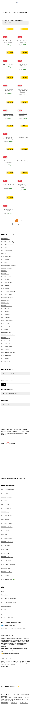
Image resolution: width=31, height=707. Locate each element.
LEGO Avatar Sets (6, 256)
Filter (4, 384)
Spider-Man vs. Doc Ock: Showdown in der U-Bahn (22, 186)
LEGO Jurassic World (7, 308)
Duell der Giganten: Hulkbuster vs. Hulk (8, 89)
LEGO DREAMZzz (6, 282)
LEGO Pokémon (5, 329)
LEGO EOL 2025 (6, 606)
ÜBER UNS (4, 703)
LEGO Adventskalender (7, 244)
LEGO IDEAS (5, 300)
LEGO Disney (5, 279)
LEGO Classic (5, 274)
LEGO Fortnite (5, 285)
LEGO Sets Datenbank (7, 617)
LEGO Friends (5, 288)
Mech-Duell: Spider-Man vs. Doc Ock (23, 41)
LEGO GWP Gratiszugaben (8, 602)
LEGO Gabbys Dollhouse (8, 291)
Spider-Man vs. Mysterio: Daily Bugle (8, 138)
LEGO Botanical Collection (8, 265)
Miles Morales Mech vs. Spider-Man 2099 (8, 41)
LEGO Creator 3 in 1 (6, 276)
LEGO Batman (5, 259)
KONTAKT (14, 703)
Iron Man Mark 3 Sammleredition (23, 114)
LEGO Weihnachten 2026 (8, 352)
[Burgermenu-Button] (2, 2)
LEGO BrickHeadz (6, 268)
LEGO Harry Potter (6, 294)
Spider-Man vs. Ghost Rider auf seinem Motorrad (23, 90)
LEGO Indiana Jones (6, 306)
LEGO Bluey (4, 262)
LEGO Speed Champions (8, 341)
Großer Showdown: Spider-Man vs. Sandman (22, 66)
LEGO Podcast (5, 610)
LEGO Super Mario (6, 346)
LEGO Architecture (6, 250)
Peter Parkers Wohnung (22, 161)
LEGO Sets (12, 12)
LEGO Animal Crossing (7, 242)
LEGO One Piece (6, 326)
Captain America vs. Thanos (8, 210)
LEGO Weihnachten (6, 579)
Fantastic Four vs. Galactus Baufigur (8, 161)
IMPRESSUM (24, 703)
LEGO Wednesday (6, 355)
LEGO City (4, 271)
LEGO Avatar (5, 493)
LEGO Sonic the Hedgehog (8, 335)
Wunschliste (4, 595)
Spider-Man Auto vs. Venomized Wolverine (8, 114)
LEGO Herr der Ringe (7, 297)
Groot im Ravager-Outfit (8, 64)
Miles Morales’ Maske (23, 137)
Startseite (4, 12)
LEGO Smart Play (6, 332)
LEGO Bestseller (5, 361)
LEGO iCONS (5, 303)
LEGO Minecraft (5, 314)
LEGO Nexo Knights (7, 320)
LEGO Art (4, 253)
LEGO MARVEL (6, 545)
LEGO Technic (5, 349)
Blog (2, 591)
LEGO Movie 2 (5, 317)
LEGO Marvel (20, 12)
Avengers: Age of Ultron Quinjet (8, 185)
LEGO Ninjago (5, 323)
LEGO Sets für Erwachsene (8, 598)
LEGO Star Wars (5, 343)
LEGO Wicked (5, 358)
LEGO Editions (5, 239)
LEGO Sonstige (5, 338)
